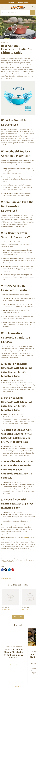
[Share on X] (5, 569)
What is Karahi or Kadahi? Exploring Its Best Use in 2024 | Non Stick (14, 653)
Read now (13, 665)
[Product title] (10, 597)
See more (17, 686)
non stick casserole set (8, 561)
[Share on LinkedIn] (9, 569)
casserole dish (14, 559)
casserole (7, 559)
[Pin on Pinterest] (12, 569)
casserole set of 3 (19, 560)
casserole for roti (22, 559)
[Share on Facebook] (2, 569)
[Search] (32, 12)
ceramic (19, 138)
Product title (5, 607)
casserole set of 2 (10, 560)
